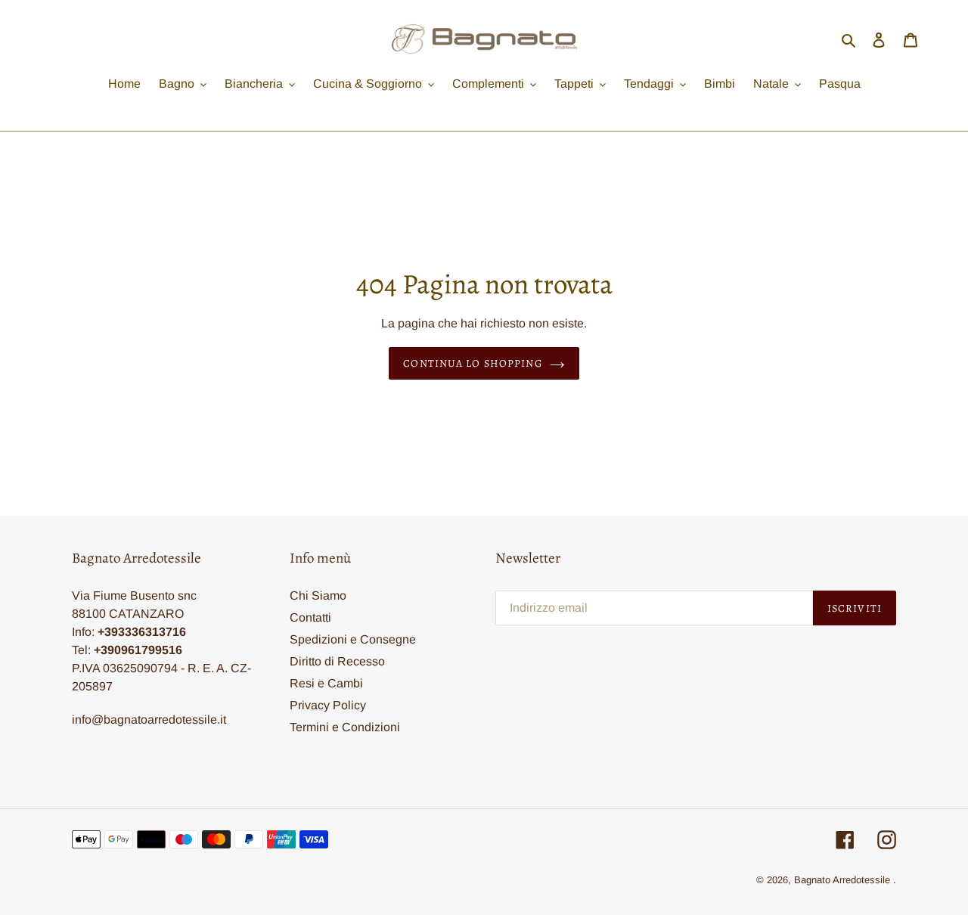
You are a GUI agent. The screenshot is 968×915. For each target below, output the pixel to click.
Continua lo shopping (472, 363)
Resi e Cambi (326, 683)
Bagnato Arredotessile (842, 880)
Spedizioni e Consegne (353, 639)
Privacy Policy (328, 705)
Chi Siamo (318, 595)
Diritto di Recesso (337, 661)
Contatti (310, 617)
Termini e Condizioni (345, 727)
